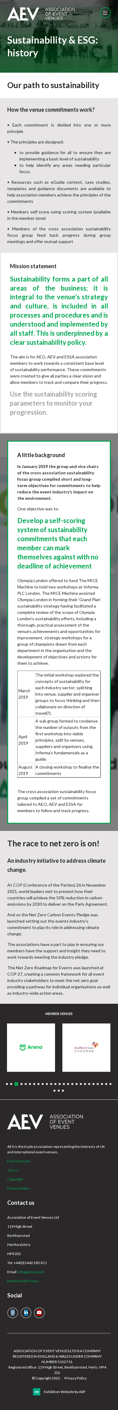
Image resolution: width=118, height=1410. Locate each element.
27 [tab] (59, 1091)
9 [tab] (43, 1084)
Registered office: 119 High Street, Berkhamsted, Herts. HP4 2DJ (57, 1370)
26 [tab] (54, 1091)
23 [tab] (102, 1084)
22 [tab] (98, 1084)
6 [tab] (30, 1084)
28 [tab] (63, 1091)
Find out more (18, 1161)
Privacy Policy (18, 1188)
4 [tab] (21, 1084)
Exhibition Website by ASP (64, 1391)
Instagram (12, 1312)
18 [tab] (81, 1084)
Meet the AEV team (23, 1281)
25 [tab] (110, 1084)
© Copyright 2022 (46, 1378)
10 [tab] (47, 1084)
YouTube (39, 1312)
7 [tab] (34, 1084)
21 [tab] (93, 1084)
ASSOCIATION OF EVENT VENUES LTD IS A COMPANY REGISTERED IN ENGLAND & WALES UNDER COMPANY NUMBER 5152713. (57, 1356)
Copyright (15, 1179)
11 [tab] (51, 1084)
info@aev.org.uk (31, 1272)
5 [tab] (26, 1084)
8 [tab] (38, 1084)
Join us (12, 1170)
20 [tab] (89, 1084)
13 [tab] (60, 1084)
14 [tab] (64, 1084)
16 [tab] (72, 1084)
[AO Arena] (31, 1047)
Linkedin (26, 1312)
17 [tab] (76, 1084)
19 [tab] (85, 1084)
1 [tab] (7, 1084)
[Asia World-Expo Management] (86, 1047)
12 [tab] (55, 1084)
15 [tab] (68, 1084)
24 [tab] (106, 1084)
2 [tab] (11, 1084)
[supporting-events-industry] (41, 19)
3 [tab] (16, 1084)
